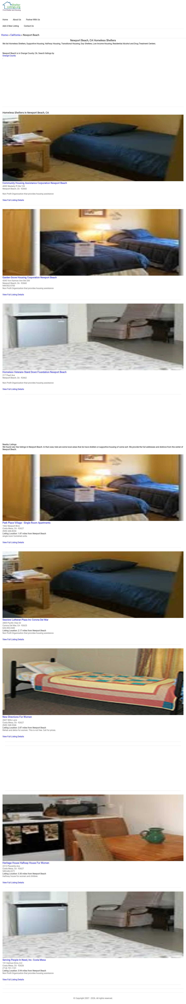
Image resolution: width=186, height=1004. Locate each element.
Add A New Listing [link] (11, 26)
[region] (93, 86)
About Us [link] (17, 19)
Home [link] (5, 19)
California (15, 35)
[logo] (12, 6)
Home (4, 35)
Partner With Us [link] (33, 19)
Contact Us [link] (29, 26)
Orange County (9, 55)
